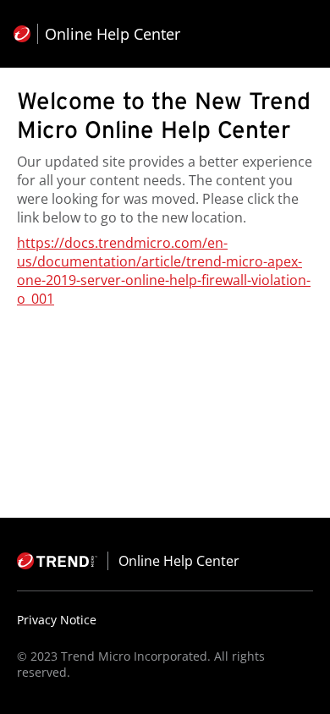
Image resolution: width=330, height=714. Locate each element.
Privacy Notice (56, 620)
